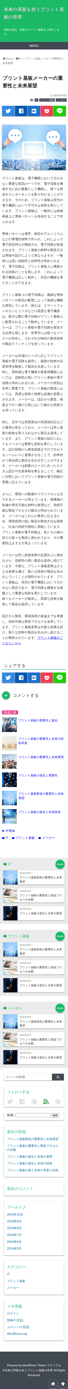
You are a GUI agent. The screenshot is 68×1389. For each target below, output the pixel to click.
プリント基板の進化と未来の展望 (40, 913)
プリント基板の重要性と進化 (38, 720)
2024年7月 (14, 1235)
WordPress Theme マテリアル (42, 1365)
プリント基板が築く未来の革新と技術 (32, 1170)
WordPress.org (17, 1333)
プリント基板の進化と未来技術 (39, 812)
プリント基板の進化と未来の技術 (29, 1163)
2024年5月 (14, 1248)
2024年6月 (14, 1241)
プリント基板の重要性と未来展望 (41, 757)
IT (36, 100)
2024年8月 (14, 1228)
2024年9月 (14, 1221)
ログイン (13, 1313)
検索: (10, 1115)
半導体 (8, 831)
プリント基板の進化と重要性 (38, 775)
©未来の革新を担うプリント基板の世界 (28, 1370)
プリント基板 (47, 100)
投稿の (15, 1320)
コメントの (18, 1327)
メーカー (61, 100)
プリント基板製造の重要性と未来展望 (32, 1139)
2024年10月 (15, 1214)
